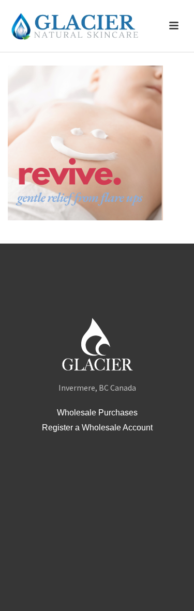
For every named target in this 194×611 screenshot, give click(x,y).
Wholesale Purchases (97, 412)
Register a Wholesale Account (97, 427)
